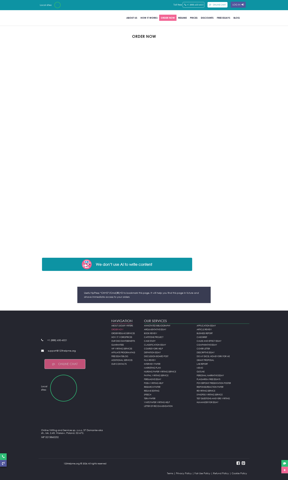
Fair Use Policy (202, 473)
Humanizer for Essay (207, 402)
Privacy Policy (184, 473)
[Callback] (3, 463)
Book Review (150, 333)
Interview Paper (152, 364)
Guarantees (117, 345)
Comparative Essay (207, 345)
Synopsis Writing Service (209, 394)
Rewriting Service (206, 391)
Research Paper (152, 387)
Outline (200, 371)
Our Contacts (119, 364)
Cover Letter (203, 348)
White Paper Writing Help (157, 402)
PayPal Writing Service (156, 375)
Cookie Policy (239, 473)
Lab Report (202, 364)
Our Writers (127, 325)
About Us (131, 17)
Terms (170, 473)
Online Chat (68, 364)
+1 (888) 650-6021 (195, 4)
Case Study (150, 341)
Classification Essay (155, 345)
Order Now (168, 17)
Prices (194, 17)
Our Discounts (119, 341)
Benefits (131, 341)
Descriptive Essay (205, 352)
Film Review (150, 360)
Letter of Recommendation (158, 406)
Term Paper (149, 398)
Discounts (207, 17)
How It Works (149, 17)
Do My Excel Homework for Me (213, 356)
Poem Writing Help (153, 383)
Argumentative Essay (155, 329)
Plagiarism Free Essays (208, 379)
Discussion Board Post (156, 356)
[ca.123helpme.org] (66, 5)
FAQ (133, 352)
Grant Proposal (205, 360)
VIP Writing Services (121, 348)
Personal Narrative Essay (210, 375)
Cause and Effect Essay (209, 341)
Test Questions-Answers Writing (213, 398)
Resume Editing (151, 391)
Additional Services (121, 360)
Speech (147, 394)
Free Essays (223, 17)
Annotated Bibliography (157, 325)
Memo (200, 368)
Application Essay (206, 325)
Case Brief (202, 337)
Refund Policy (221, 473)
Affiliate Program (121, 352)
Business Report (205, 333)
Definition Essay (152, 352)
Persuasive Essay (152, 379)
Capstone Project (153, 337)
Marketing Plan (152, 368)
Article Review (204, 329)
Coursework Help (153, 348)
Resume (182, 17)
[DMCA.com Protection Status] (73, 445)
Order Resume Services (123, 333)
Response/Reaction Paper (210, 387)
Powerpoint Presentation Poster (214, 383)
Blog (237, 17)
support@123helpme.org (62, 350)
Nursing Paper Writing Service (160, 371)
